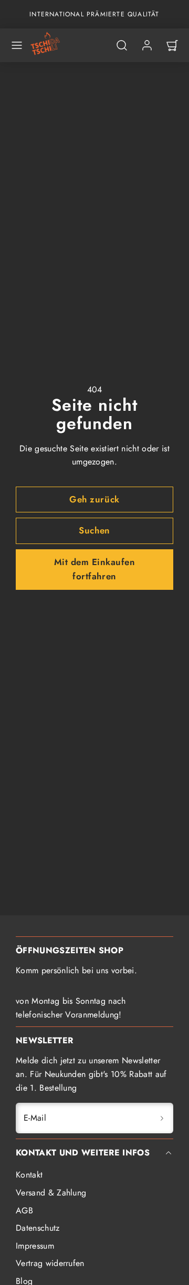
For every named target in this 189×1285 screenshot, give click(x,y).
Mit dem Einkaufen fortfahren (94, 569)
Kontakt (29, 1175)
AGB (24, 1210)
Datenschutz (38, 1228)
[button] (16, 45)
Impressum (35, 1246)
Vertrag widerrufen (50, 1263)
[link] (147, 45)
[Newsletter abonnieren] (161, 1118)
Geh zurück (94, 499)
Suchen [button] (94, 530)
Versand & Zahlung (51, 1193)
